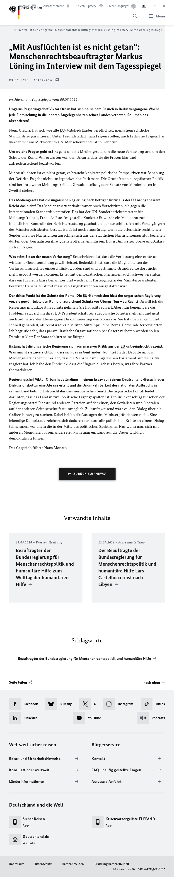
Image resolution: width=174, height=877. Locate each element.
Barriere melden (73, 864)
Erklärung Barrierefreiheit (111, 864)
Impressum (16, 864)
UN (60, 142)
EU (62, 130)
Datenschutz (43, 864)
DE (144, 6)
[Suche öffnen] (134, 13)
